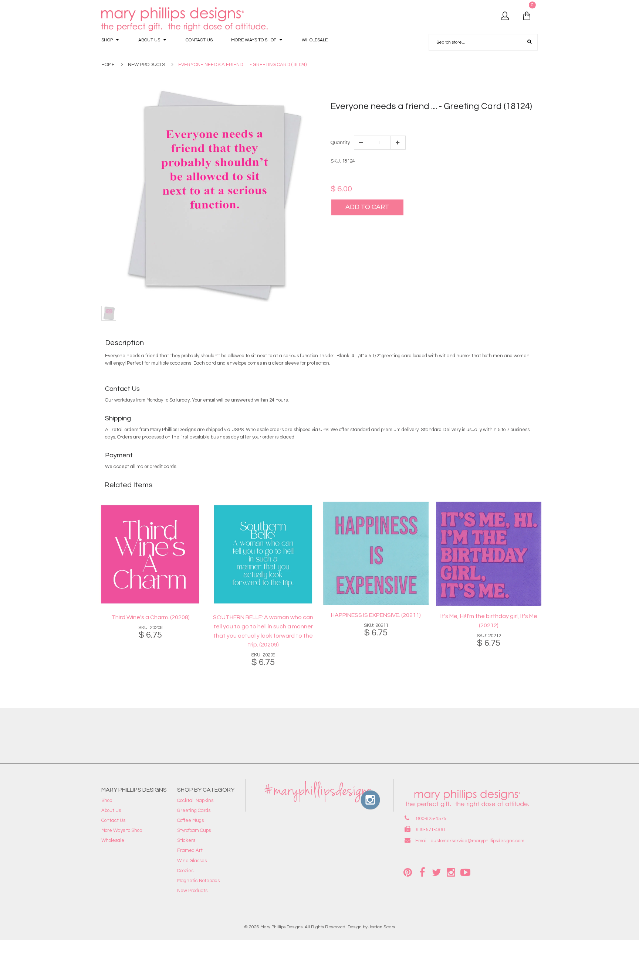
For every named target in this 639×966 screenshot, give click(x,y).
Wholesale (112, 840)
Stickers (186, 840)
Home (108, 64)
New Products (146, 64)
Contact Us (113, 820)
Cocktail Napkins (195, 800)
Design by (358, 927)
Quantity (340, 142)
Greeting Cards (193, 810)
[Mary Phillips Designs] (185, 19)
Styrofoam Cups (194, 830)
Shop (106, 800)
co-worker (387, 119)
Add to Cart (367, 207)
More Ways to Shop (121, 830)
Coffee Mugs (190, 820)
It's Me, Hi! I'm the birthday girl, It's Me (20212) (488, 620)
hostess (514, 119)
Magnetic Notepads (198, 880)
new (529, 119)
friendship (410, 119)
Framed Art (190, 850)
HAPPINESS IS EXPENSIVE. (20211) (376, 615)
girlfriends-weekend (446, 119)
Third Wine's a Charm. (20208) (150, 617)
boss (369, 119)
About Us (111, 810)
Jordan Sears (382, 927)
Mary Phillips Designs (281, 927)
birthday (353, 119)
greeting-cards (487, 119)
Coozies (185, 870)
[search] (529, 42)
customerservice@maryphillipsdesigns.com (477, 840)
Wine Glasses (192, 860)
